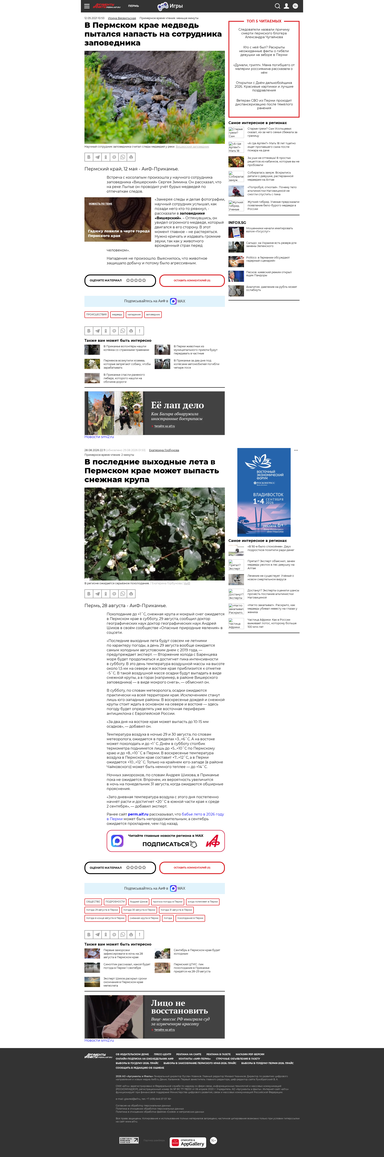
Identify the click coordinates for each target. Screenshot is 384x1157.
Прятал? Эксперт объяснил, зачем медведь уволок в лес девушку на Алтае (271, 564)
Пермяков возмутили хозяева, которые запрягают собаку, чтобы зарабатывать (127, 364)
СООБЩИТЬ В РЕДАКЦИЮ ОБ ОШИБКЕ (140, 1067)
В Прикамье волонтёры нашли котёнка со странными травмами (126, 348)
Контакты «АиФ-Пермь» (195, 1058)
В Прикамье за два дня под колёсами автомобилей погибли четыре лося (196, 364)
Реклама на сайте (188, 1054)
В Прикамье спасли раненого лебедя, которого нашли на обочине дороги (124, 378)
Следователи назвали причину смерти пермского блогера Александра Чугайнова (264, 33)
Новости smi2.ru (99, 437)
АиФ (187, 583)
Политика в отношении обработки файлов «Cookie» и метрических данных (160, 1111)
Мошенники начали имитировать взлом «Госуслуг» (269, 230)
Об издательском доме (132, 1054)
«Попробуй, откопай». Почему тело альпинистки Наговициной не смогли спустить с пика (272, 191)
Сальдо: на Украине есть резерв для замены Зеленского (271, 244)
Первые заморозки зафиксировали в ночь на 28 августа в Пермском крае (123, 953)
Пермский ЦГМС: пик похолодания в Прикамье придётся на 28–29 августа (192, 968)
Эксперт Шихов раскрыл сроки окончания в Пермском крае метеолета (125, 982)
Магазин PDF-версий (250, 1054)
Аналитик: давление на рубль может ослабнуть (271, 288)
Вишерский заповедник (192, 146)
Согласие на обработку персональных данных (143, 1105)
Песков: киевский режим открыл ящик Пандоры (269, 274)
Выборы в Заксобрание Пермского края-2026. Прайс (200, 1063)
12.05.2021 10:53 (94, 18)
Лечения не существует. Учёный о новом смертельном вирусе (271, 577)
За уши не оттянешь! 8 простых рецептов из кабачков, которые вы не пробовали (273, 161)
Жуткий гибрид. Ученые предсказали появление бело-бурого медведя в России (273, 205)
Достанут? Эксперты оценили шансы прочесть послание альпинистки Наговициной (273, 594)
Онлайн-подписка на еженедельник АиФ (145, 1058)
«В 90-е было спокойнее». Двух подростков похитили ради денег (271, 548)
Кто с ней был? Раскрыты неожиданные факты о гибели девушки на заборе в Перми (264, 51)
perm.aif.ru (138, 814)
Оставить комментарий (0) (192, 280)
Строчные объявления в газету (238, 1058)
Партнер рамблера (154, 1140)
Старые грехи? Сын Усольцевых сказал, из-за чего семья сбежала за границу (272, 132)
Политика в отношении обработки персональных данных (150, 1108)
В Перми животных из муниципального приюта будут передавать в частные (196, 350)
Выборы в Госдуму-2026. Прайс (137, 1063)
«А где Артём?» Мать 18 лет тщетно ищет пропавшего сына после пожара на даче (272, 147)
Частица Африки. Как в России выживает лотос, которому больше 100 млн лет (272, 623)
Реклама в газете (218, 1054)
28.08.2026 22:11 (94, 450)
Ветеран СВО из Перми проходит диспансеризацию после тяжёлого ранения (264, 104)
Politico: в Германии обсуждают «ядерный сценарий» (268, 259)
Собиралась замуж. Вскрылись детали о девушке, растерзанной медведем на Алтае (270, 176)
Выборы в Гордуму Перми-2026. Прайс (267, 1063)
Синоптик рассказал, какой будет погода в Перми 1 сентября (127, 966)
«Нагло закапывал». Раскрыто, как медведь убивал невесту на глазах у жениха (272, 608)
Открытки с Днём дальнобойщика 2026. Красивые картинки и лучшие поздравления (264, 86)
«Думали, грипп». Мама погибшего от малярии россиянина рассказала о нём (264, 69)
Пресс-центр (162, 1054)
